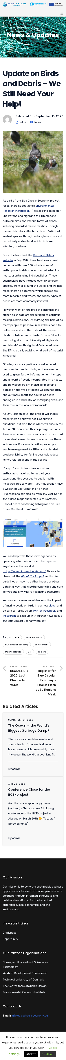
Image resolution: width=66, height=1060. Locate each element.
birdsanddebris (34, 637)
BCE (17, 637)
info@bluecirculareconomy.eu (30, 1015)
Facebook (49, 610)
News (37, 122)
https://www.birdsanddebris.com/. (24, 571)
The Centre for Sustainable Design (25, 986)
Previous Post (19, 676)
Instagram (9, 615)
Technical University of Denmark (23, 979)
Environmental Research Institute (24, 992)
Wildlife (42, 652)
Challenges (9, 932)
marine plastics (13, 652)
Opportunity (10, 939)
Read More (48, 1054)
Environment (41, 644)
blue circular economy (16, 644)
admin (23, 122)
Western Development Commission (25, 973)
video (52, 605)
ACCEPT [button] (31, 1054)
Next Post (46, 680)
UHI (30, 652)
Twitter (37, 610)
